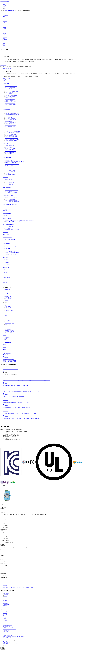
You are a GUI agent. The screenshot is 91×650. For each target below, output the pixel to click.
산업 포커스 (5, 614)
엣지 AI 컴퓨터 (8, 173)
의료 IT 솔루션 (5, 177)
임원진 (6, 321)
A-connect (5, 620)
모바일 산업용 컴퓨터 (7, 187)
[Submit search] (29, 66)
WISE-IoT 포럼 (8, 309)
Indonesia (5, 37)
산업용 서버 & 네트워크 (7, 157)
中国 (4, 34)
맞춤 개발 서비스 (6, 277)
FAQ (4, 619)
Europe (4, 27)
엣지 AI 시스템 (8, 240)
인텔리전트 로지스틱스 (7, 269)
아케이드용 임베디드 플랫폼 (11, 95)
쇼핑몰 (4, 351)
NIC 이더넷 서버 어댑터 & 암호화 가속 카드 (15, 161)
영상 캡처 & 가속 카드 (10, 174)
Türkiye (4, 45)
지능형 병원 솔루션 (9, 184)
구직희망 (5, 605)
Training (7, 339)
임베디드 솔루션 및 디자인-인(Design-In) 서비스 (11, 246)
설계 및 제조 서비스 (6, 267)
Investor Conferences (9, 331)
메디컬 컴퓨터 (8, 179)
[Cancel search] (30, 66)
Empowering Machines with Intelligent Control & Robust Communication (19, 220)
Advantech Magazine (9, 323)
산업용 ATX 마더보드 (10, 148)
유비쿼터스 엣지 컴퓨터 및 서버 (12, 229)
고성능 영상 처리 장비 (10, 170)
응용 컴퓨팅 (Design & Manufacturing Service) (11, 106)
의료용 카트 (8, 183)
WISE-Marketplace (7, 353)
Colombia (5, 21)
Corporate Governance (9, 330)
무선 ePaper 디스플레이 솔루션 (12, 89)
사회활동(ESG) (6, 604)
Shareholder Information (10, 332)
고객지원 (5, 290)
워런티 (6, 300)
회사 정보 (7, 320)
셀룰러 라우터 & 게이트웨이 (11, 138)
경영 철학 (4, 344)
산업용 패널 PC (8, 121)
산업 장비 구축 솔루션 (7, 218)
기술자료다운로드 (18, 487)
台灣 (4, 43)
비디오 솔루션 (5, 259)
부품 (4, 206)
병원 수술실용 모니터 (10, 180)
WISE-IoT (7, 289)
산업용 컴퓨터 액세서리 (10, 152)
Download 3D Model (10, 487)
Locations (7, 340)
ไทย (4, 44)
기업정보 (5, 315)
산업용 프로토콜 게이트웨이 (11, 136)
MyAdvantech (6, 5)
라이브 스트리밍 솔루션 (10, 171)
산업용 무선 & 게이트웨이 (11, 134)
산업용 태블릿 (8, 191)
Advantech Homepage (4, 1)
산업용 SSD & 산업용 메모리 (11, 91)
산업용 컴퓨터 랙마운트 (10, 151)
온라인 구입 (6, 593)
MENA (4, 52)
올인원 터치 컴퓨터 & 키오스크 (12, 201)
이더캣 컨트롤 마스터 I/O (10, 123)
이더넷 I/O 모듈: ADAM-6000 (9, 360)
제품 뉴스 (5, 616)
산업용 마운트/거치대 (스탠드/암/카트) (10, 204)
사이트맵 (5, 641)
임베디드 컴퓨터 (6, 83)
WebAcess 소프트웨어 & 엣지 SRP (12, 114)
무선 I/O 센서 (8, 115)
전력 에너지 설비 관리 (10, 126)
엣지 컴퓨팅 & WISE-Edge (7, 237)
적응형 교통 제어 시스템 (10, 251)
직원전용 (4, 347)
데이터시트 (2, 487)
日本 (4, 38)
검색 (4, 6)
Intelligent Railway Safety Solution (12, 252)
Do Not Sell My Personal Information (10, 643)
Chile (4, 20)
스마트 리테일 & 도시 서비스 (8, 224)
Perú (4, 22)
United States (5, 15)
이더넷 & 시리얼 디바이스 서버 (12, 139)
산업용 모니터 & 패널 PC (10, 119)
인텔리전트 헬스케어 (6, 243)
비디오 (4, 615)
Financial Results (8, 329)
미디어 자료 (8, 324)
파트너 (4, 282)
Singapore (5, 41)
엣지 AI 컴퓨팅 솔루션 (10, 239)
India (4, 35)
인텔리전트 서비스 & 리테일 (8, 195)
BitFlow (7, 262)
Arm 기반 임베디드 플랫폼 (11, 86)
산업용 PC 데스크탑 (9, 149)
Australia (4, 33)
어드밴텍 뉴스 (6, 601)
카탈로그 (5, 618)
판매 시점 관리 (8, 228)
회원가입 (5, 4)
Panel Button (3, 65)
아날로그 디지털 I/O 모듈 (10, 122)
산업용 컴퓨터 (5, 143)
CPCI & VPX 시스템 (9, 145)
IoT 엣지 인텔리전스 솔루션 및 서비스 (9, 254)
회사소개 (4, 317)
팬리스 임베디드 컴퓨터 (10, 104)
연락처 (4, 349)
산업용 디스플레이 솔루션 (7, 264)
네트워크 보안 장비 (9, 165)
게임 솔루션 (5, 257)
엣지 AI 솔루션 (8, 153)
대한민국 (6, 8)
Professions (7, 337)
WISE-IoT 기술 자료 (9, 310)
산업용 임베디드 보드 (10, 93)
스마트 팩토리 (5, 232)
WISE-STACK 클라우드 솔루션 (12, 164)
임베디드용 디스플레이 (10, 101)
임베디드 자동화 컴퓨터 (10, 125)
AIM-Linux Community (10, 307)
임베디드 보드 (8, 97)
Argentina (5, 18)
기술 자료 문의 (8, 297)
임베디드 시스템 (9, 100)
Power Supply (8, 209)
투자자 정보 (5, 326)
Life (6, 338)
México (4, 17)
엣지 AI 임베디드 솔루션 (10, 96)
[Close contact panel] (0, 580)
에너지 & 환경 (5, 234)
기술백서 (5, 613)
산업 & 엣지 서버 (6, 215)
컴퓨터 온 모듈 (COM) (10, 103)
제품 (4, 80)
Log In (9, 4)
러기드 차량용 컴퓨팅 (7, 213)
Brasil (4, 16)
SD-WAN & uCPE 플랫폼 (10, 162)
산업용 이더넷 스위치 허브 (11, 135)
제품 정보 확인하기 (9, 298)
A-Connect (5, 354)
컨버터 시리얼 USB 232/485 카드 (12, 140)
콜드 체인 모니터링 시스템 (11, 192)
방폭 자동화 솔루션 (9, 117)
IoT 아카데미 (8, 306)
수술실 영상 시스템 (9, 182)
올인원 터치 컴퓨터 (9, 226)
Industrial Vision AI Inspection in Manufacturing (14, 221)
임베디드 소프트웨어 (10, 99)
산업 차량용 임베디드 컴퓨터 (11, 190)
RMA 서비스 (8, 296)
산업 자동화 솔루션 (6, 109)
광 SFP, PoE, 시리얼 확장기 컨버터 (12, 131)
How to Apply (8, 342)
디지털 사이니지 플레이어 (11, 87)
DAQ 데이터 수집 (9, 111)
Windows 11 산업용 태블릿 (11, 197)
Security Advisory (6, 312)
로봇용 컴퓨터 (8, 88)
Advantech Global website (9, 10)
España (4, 28)
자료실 (6, 305)
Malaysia (4, 40)
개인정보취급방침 (7, 642)
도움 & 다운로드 (6, 293)
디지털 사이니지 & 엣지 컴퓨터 (12, 199)
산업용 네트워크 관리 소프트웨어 (12, 132)
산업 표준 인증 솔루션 (10, 118)
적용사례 (5, 611)
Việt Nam (5, 46)
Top (2, 647)
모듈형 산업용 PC (9, 147)
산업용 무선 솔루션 (9, 92)
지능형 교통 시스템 (9, 155)
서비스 (4, 272)
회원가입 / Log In (6, 68)
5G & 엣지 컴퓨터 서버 (10, 160)
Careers (4, 335)
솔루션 (4, 210)
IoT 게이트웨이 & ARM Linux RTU (12, 113)
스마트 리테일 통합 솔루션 (11, 200)
